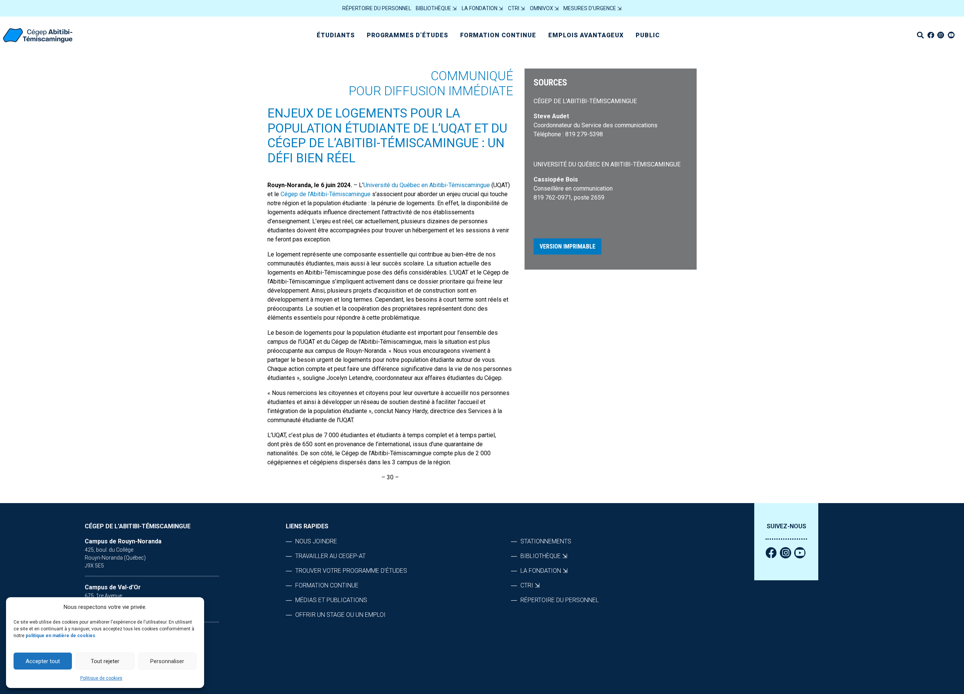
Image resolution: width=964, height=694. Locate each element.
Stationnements (545, 541)
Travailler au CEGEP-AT (330, 556)
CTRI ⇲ (516, 8)
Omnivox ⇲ (544, 8)
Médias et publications (331, 600)
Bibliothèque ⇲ (436, 8)
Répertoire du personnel (376, 8)
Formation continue (498, 35)
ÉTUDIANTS (336, 35)
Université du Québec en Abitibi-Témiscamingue (426, 185)
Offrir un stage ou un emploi (340, 614)
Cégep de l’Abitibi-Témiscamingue (326, 194)
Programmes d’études (407, 35)
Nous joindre (316, 541)
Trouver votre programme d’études (351, 570)
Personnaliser (167, 661)
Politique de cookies (101, 678)
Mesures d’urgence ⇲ (592, 8)
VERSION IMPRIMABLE (567, 246)
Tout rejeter (105, 661)
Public (648, 35)
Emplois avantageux (586, 35)
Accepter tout (43, 661)
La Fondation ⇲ (482, 8)
